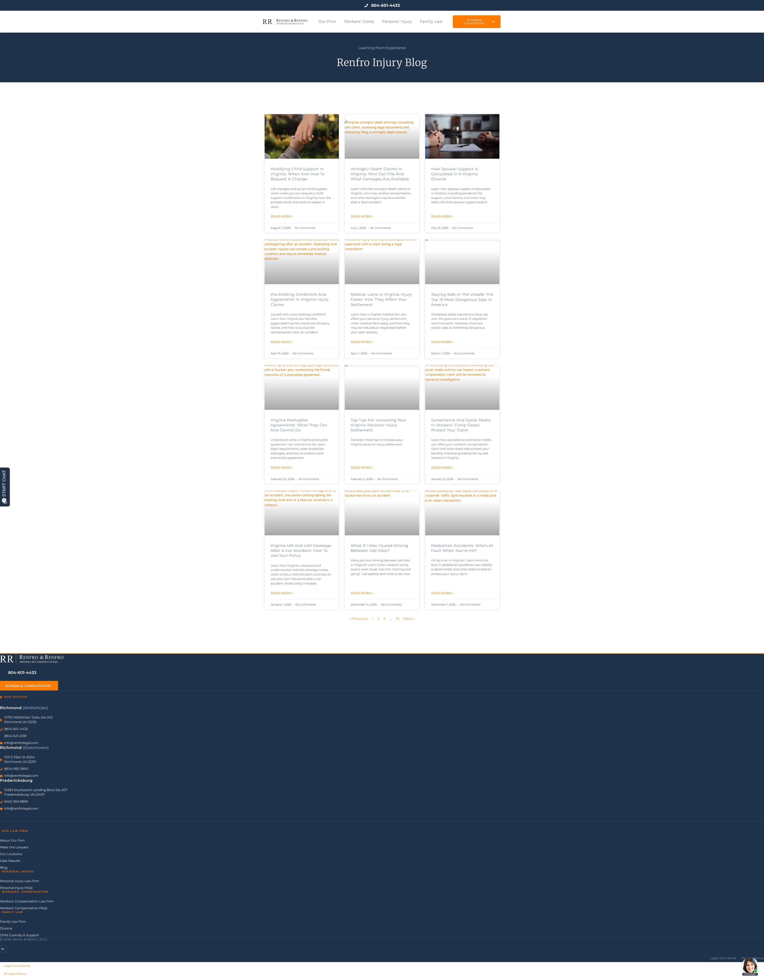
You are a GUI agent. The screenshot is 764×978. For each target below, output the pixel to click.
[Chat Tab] (382, 489)
